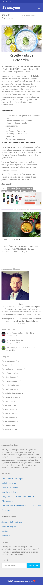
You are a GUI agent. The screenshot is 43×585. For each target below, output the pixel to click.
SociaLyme (9, 421)
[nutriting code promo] (22, 198)
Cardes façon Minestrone (11, 239)
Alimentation (10, 361)
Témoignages (10, 425)
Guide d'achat (10, 385)
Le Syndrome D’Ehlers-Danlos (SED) (18, 496)
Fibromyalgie (7, 501)
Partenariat (6, 535)
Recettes (28, 15)
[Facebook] (6, 1)
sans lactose (9, 413)
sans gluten (6, 191)
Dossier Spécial (11, 381)
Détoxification (10, 377)
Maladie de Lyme (12, 393)
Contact (5, 531)
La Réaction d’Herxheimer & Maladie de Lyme (21, 505)
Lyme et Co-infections (11, 487)
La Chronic (9, 389)
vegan (24, 191)
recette (29, 188)
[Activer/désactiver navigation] (39, 8)
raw (23, 188)
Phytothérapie (10, 397)
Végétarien (9, 429)
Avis (6, 365)
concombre (11, 188)
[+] (21, 224)
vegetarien (31, 191)
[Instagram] (10, 1)
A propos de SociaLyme (12, 522)
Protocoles (9, 401)
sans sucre (15, 191)
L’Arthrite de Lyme (10, 492)
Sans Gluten (9, 409)
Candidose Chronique (13, 369)
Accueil (23, 15)
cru (18, 188)
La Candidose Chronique (12, 478)
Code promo (10, 373)
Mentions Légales (9, 526)
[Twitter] (3, 1)
